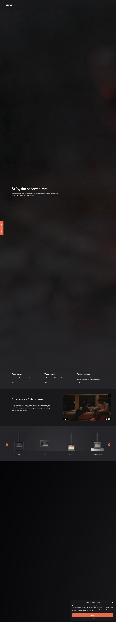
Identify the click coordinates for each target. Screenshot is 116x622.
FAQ (94, 5)
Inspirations (66, 5)
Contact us (101, 5)
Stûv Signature (57, 5)
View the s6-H (17, 415)
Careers (74, 5)
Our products (46, 5)
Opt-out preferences (87, 619)
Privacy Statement (97, 619)
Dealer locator (84, 5)
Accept (93, 615)
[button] (112, 602)
